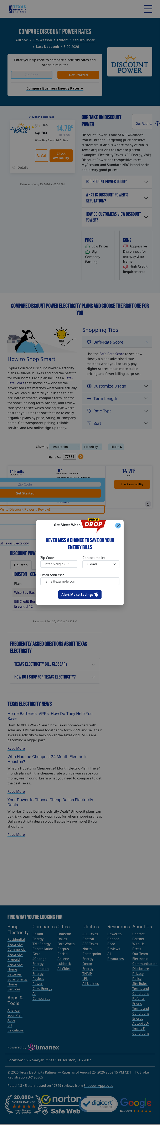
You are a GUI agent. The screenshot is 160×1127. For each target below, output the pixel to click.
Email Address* (52, 575)
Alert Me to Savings (77, 594)
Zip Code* (48, 557)
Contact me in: (93, 557)
